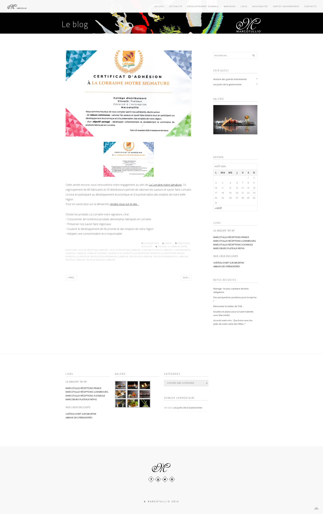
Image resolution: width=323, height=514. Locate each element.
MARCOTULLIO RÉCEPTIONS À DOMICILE (233, 244)
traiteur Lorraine (75, 260)
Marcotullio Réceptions (136, 253)
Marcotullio (115, 253)
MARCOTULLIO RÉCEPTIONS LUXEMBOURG (234, 240)
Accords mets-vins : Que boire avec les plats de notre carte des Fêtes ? (233, 322)
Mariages (230, 6)
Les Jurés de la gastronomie (227, 84)
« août (218, 208)
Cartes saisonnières (286, 6)
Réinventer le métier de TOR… (228, 306)
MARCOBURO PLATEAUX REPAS (229, 248)
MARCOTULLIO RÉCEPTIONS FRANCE (231, 237)
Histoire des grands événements (230, 79)
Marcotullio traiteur (77, 256)
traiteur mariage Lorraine (100, 260)
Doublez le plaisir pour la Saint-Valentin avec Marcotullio (233, 313)
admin (168, 243)
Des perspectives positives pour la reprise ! (235, 299)
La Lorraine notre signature (165, 185)
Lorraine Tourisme (97, 253)
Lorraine (81, 253)
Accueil (159, 6)
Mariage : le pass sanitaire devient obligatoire (230, 290)
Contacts (310, 6)
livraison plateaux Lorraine (157, 250)
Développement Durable (203, 6)
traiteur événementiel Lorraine (170, 256)
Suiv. (186, 277)
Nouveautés (260, 6)
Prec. (71, 277)
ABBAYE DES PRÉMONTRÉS (226, 266)
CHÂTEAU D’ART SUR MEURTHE (228, 262)
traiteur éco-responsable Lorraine (109, 256)
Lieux (244, 6)
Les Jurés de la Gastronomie (187, 407)
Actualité (175, 6)
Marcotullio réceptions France (167, 253)
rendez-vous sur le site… (124, 204)
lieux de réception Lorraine (93, 250)
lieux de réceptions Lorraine (124, 250)
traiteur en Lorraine (141, 256)
